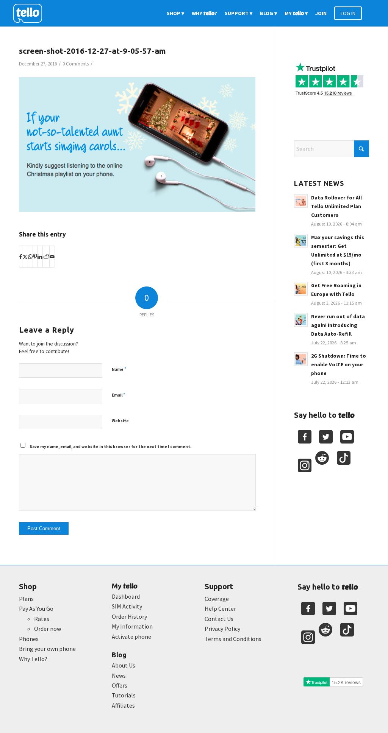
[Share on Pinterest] (35, 256)
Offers (119, 685)
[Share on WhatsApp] (30, 256)
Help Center (220, 608)
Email (118, 395)
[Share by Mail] (52, 256)
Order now (47, 628)
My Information (132, 626)
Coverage (217, 598)
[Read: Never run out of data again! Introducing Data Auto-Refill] (301, 320)
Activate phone (131, 636)
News (119, 675)
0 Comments (76, 64)
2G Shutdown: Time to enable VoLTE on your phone (338, 365)
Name (119, 369)
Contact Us (219, 619)
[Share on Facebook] (20, 256)
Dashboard (126, 596)
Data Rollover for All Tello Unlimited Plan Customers (336, 206)
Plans (26, 598)
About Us (123, 665)
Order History (129, 616)
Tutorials (124, 695)
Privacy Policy (222, 628)
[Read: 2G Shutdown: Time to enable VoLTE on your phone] (301, 359)
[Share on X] (25, 256)
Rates (41, 619)
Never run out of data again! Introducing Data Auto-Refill (338, 325)
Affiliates (123, 705)
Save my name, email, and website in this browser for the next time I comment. (110, 446)
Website (120, 420)
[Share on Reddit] (46, 256)
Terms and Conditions (233, 639)
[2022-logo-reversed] (30, 13)
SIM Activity (127, 606)
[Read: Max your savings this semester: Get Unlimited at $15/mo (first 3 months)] (301, 240)
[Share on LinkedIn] (40, 256)
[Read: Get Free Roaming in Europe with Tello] (301, 289)
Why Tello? (33, 659)
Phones (29, 639)
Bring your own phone (47, 648)
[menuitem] (175, 13)
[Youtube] (347, 437)
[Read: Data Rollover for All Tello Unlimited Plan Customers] (301, 201)
